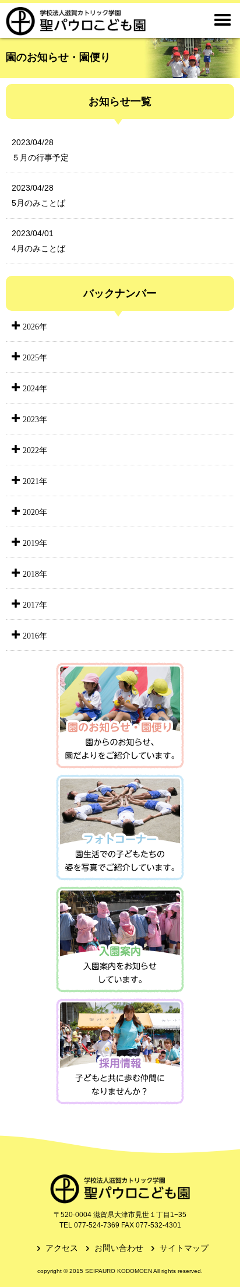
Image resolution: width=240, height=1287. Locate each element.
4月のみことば (38, 241)
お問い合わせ (118, 1248)
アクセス (61, 1248)
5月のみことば (38, 195)
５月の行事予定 (40, 150)
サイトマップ (184, 1248)
